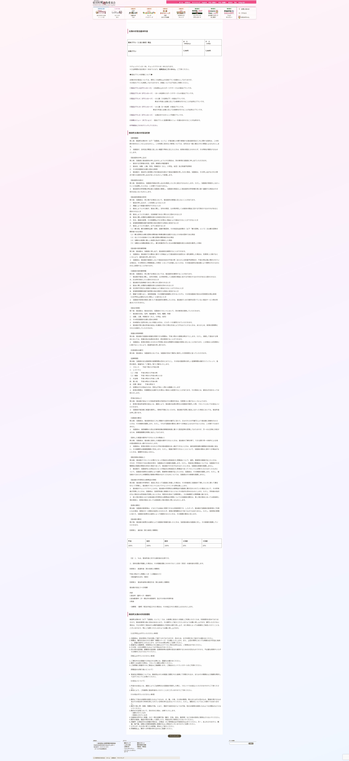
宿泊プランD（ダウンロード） (142, 107)
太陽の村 (126, 747)
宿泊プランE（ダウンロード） (142, 115)
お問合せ (187, 2)
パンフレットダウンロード (130, 751)
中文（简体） (212, 2)
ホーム (181, 2)
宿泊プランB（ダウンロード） (142, 93)
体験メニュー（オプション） (142, 120)
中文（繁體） (222, 2)
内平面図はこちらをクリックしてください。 (144, 125)
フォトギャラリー (129, 748)
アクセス (139, 748)
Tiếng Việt (241, 2)
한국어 (230, 2)
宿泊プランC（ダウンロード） (142, 98)
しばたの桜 (127, 745)
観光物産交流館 (141, 745)
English (204, 2)
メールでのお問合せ (100, 749)
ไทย (235, 2)
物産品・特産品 (141, 747)
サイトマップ (196, 2)
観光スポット (141, 743)
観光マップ (127, 743)
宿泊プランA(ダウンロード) (141, 88)
